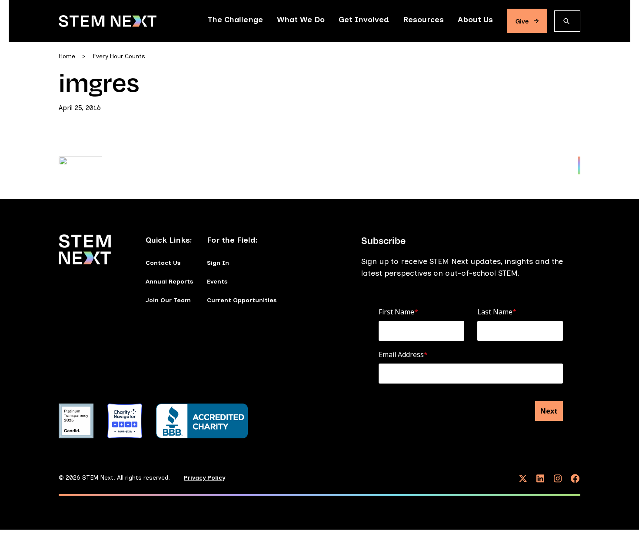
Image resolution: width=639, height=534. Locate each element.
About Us (475, 19)
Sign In (218, 263)
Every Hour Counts (119, 56)
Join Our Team (168, 300)
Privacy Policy (204, 477)
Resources (423, 19)
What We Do (301, 19)
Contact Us (163, 263)
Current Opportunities (241, 300)
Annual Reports (169, 281)
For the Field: (232, 240)
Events (217, 281)
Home (67, 56)
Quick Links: (169, 240)
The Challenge (235, 19)
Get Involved (364, 19)
